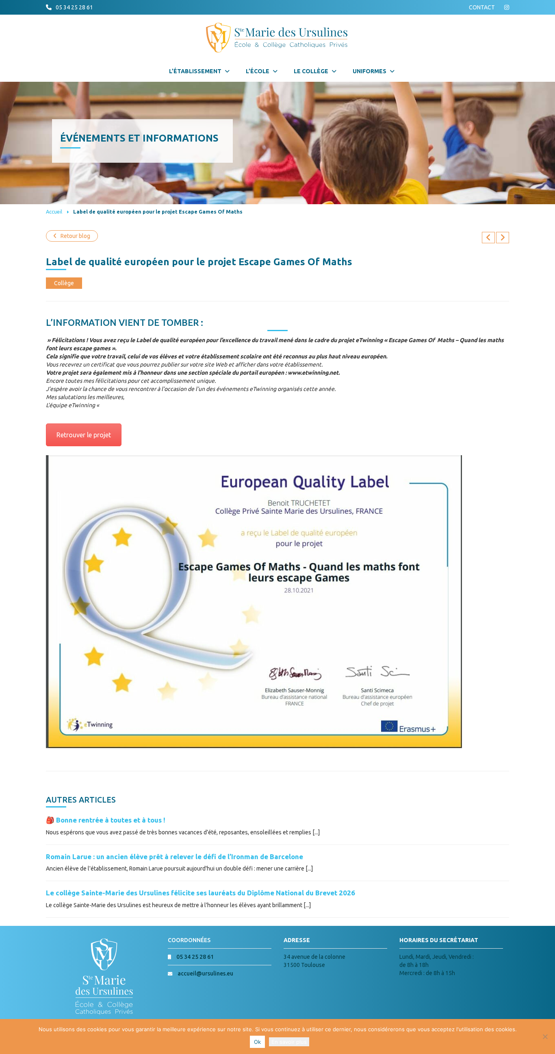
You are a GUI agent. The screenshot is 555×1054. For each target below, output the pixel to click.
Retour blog (75, 236)
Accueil (54, 211)
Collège (64, 283)
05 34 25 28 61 (74, 7)
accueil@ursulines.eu (205, 973)
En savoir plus (289, 1042)
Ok (257, 1042)
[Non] (545, 1036)
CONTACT (482, 7)
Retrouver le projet (83, 435)
